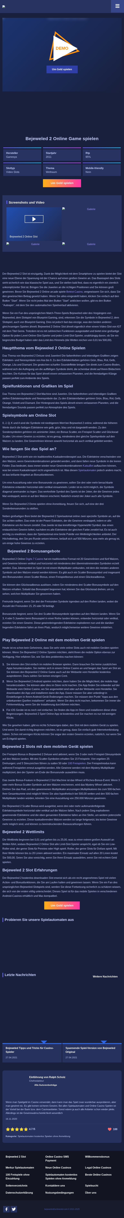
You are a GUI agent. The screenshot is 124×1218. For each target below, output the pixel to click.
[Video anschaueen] (34, 219)
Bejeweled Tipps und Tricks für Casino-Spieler (30, 1050)
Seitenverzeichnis (16, 1185)
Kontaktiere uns (55, 1185)
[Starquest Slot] (22, 114)
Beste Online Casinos (98, 1174)
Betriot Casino (74, 291)
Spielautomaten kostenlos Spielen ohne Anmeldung (61, 1176)
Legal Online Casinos (98, 1167)
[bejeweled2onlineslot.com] (3, 6)
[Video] (34, 224)
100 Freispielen (77, 763)
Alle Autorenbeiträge (45, 1085)
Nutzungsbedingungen (59, 1192)
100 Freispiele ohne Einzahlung (18, 1176)
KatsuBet (88, 465)
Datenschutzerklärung (19, 1192)
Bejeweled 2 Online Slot (62, 48)
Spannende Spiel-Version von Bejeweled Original (90, 1050)
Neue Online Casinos (58, 1167)
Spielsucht (91, 1185)
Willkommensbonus (97, 1156)
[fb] (6, 1209)
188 (115, 1129)
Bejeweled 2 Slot (16, 1156)
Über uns (90, 1192)
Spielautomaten (87, 470)
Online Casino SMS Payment (57, 1158)
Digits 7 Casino (34, 559)
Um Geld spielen (62, 69)
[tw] (13, 1209)
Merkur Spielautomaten (20, 1167)
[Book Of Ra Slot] (62, 114)
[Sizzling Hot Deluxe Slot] (101, 114)
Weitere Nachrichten (105, 976)
